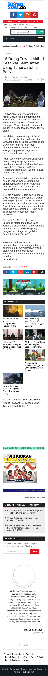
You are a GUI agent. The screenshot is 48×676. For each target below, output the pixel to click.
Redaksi (29, 654)
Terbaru (21, 505)
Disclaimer (16, 660)
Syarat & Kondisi (38, 657)
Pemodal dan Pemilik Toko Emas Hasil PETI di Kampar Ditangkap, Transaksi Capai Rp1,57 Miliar (24, 527)
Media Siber (23, 657)
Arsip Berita (34, 505)
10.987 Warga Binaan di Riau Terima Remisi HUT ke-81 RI (22, 519)
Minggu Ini (9, 505)
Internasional (8, 54)
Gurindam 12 (37, 633)
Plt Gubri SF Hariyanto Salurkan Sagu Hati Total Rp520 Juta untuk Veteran (25, 511)
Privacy (26, 660)
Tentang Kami (18, 654)
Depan (11, 39)
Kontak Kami (10, 657)
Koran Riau (29, 672)
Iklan (7, 660)
